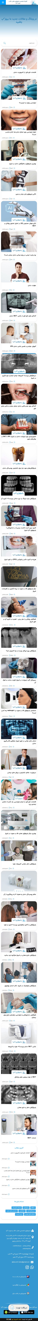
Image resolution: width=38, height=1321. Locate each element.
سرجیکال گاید (31, 1211)
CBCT (33, 1208)
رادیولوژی (26, 1208)
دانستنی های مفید (12, 1211)
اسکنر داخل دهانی (30, 1214)
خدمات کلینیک (17, 1208)
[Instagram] (27, 1267)
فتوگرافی (22, 1211)
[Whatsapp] (32, 1267)
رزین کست (19, 1214)
